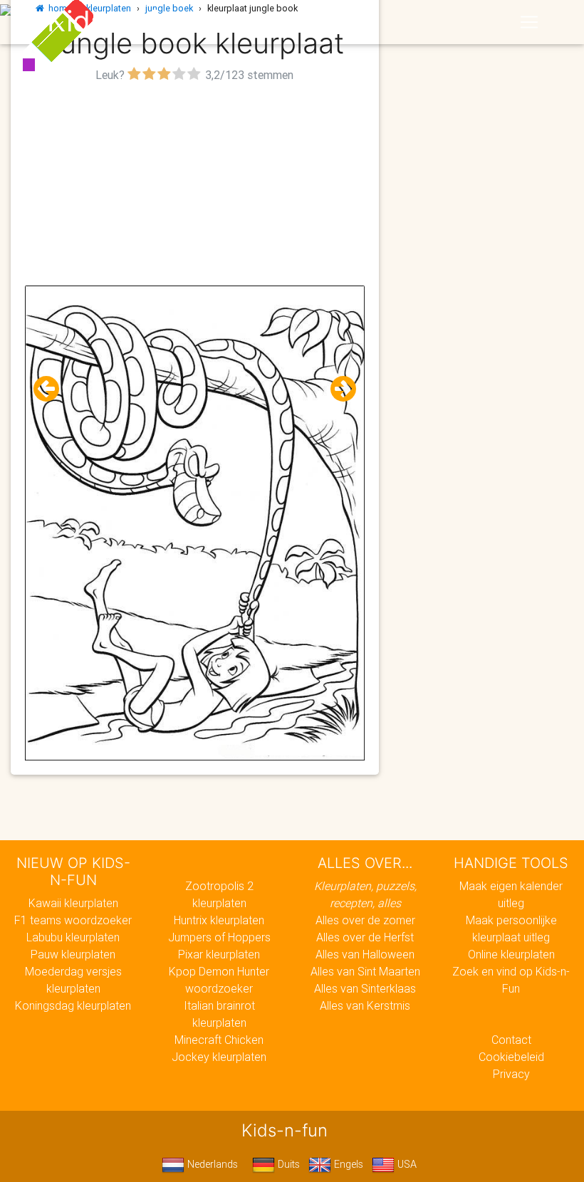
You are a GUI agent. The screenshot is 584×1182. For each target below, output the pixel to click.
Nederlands (211, 1164)
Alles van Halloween (365, 954)
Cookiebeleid (511, 1057)
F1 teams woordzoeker (73, 920)
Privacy (511, 1074)
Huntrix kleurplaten (219, 920)
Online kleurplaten (511, 954)
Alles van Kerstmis (365, 1005)
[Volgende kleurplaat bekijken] (337, 389)
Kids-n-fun (118, 21)
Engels (347, 1164)
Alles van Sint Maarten (365, 971)
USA (406, 1164)
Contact (511, 1039)
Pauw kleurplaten (73, 954)
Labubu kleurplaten (73, 937)
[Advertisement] (195, 186)
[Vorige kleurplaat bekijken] (52, 389)
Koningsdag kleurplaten (73, 1005)
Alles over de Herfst (365, 937)
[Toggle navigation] (529, 22)
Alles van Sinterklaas (365, 988)
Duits (287, 1164)
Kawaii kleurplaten (73, 903)
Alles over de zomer (365, 920)
